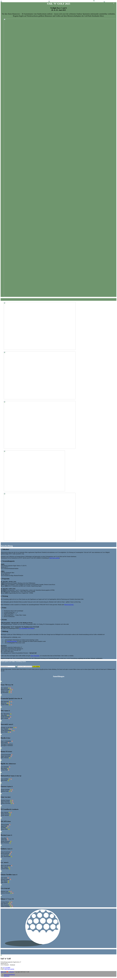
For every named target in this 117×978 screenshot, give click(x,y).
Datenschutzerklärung (9, 974)
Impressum (6, 976)
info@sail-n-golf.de (54, 558)
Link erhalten (36, 666)
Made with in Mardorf (7, 971)
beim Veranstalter (35, 655)
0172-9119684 (6, 967)
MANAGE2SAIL (69, 604)
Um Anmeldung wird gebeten (26, 628)
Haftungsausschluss (12, 641)
